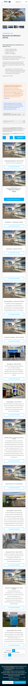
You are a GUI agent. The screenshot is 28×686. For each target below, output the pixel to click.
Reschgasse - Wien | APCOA (14, 364)
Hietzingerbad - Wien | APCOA (14, 510)
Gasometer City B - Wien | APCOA (14, 552)
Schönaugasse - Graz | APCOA (14, 401)
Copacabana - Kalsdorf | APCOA (14, 248)
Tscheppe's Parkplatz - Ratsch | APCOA (14, 337)
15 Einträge (9, 650)
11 (5, 657)
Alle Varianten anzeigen (14, 166)
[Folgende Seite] (9, 657)
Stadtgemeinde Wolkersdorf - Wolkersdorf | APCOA (14, 189)
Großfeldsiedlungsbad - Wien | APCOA (14, 161)
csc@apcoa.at (7, 98)
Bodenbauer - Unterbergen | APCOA (14, 222)
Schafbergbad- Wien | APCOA (14, 630)
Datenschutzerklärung (18, 677)
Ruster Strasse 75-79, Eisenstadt (14, 483)
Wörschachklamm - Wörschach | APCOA (14, 301)
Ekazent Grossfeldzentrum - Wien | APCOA (14, 588)
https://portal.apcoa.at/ (18, 669)
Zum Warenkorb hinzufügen (20, 137)
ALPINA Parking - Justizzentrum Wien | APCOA (14, 438)
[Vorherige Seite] (5, 654)
